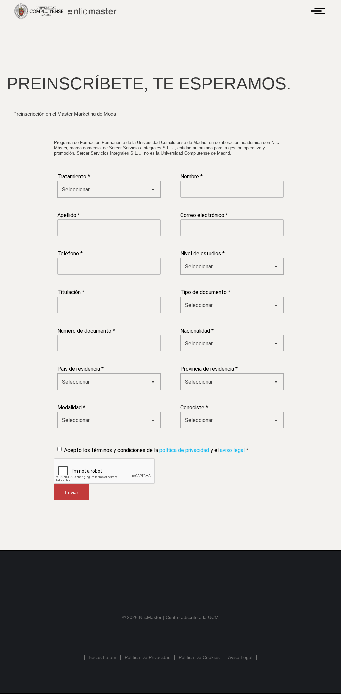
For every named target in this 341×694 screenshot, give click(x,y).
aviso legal (232, 450)
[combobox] (109, 189)
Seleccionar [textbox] (76, 189)
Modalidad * (71, 407)
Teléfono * (70, 253)
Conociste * (194, 407)
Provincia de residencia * (209, 369)
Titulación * (70, 292)
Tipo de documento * (205, 292)
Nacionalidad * (197, 331)
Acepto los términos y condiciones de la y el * (156, 450)
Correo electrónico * (204, 215)
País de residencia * (80, 369)
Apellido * (68, 215)
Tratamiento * (73, 176)
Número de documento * (86, 331)
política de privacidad (184, 450)
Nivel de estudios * (202, 253)
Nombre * (191, 176)
